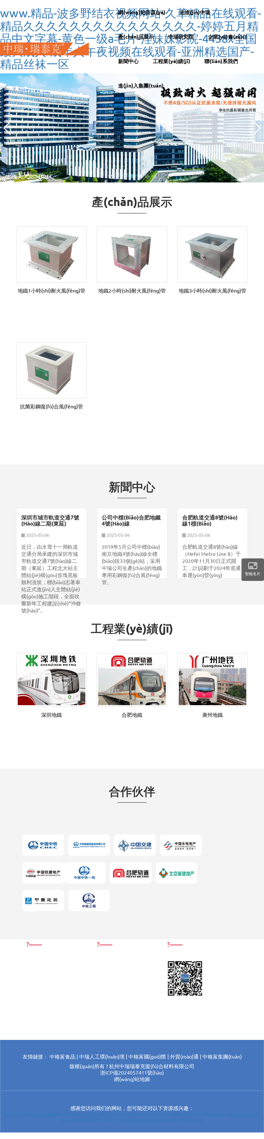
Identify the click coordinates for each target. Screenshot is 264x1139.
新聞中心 (128, 61)
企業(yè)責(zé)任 (228, 36)
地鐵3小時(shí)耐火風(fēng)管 (212, 290)
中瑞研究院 (181, 36)
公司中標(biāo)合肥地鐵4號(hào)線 (131, 520)
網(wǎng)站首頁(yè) (141, 12)
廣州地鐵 (212, 714)
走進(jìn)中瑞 (195, 12)
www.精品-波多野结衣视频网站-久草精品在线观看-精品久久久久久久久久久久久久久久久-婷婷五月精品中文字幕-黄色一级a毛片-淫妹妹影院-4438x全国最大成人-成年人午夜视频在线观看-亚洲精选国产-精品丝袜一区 (132, 1117)
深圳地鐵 (51, 714)
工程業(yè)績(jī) (171, 61)
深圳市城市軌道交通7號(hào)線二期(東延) (50, 520)
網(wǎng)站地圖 (132, 1079)
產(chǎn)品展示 (136, 36)
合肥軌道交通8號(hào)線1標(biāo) (210, 520)
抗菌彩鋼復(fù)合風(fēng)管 (51, 406)
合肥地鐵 (132, 714)
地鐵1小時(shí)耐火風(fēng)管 (51, 290)
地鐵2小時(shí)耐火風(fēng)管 (132, 290)
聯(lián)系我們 (221, 61)
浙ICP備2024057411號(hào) (132, 1072)
